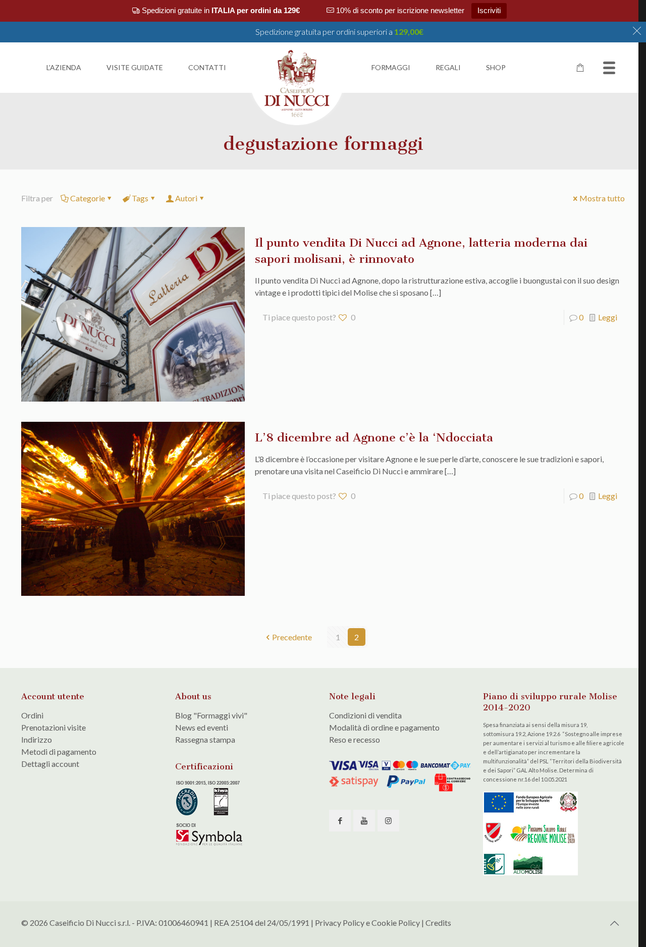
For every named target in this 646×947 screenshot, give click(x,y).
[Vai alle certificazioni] (210, 844)
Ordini (32, 715)
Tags (140, 198)
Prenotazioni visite (53, 727)
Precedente (292, 637)
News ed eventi (201, 727)
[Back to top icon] (614, 922)
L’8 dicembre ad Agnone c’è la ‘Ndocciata (374, 437)
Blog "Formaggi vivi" (211, 715)
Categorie (87, 198)
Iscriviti (489, 10)
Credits (438, 922)
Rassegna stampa (205, 739)
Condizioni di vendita (365, 715)
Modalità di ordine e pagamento (384, 727)
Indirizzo (36, 739)
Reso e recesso (354, 739)
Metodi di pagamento (58, 751)
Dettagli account (50, 763)
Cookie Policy (395, 922)
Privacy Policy (339, 922)
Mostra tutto (602, 198)
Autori (186, 198)
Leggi (607, 317)
